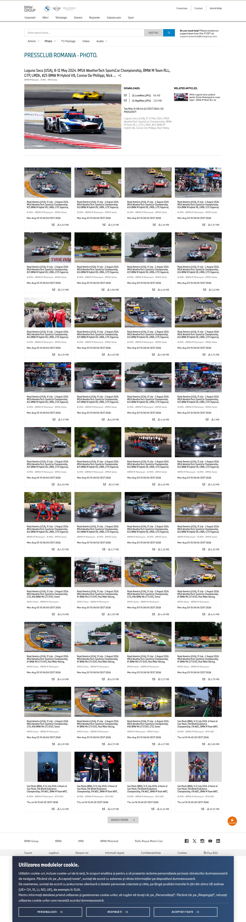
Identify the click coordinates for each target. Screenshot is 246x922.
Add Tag (153, 32)
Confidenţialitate (151, 852)
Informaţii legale (114, 852)
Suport (28, 852)
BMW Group (31, 841)
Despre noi (81, 852)
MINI (81, 841)
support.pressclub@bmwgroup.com (198, 36)
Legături (54, 852)
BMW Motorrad (109, 841)
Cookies (182, 852)
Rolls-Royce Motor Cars (149, 841)
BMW (58, 841)
